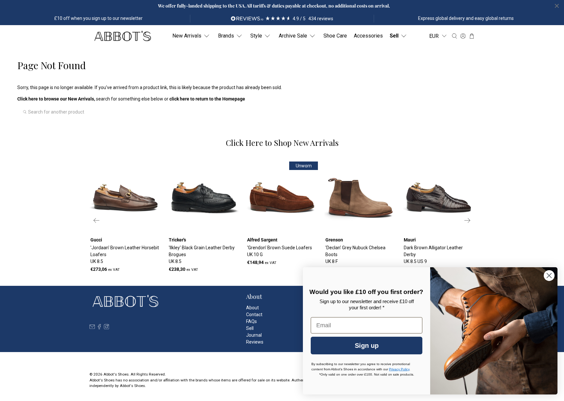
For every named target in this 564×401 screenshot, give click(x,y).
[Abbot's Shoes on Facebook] (99, 327)
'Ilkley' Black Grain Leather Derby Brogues (202, 254)
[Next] (467, 220)
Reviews (254, 342)
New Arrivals (186, 36)
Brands (226, 36)
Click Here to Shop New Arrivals (282, 142)
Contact (254, 314)
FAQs (251, 321)
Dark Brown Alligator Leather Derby (433, 254)
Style (256, 36)
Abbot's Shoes (116, 374)
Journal (254, 335)
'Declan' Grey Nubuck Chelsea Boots (355, 254)
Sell (394, 36)
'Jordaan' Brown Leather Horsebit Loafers (124, 254)
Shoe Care (335, 36)
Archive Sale (293, 36)
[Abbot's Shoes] (122, 36)
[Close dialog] (549, 275)
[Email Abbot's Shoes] (92, 327)
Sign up (367, 345)
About (252, 307)
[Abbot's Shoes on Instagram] (106, 327)
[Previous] (96, 220)
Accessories (368, 36)
